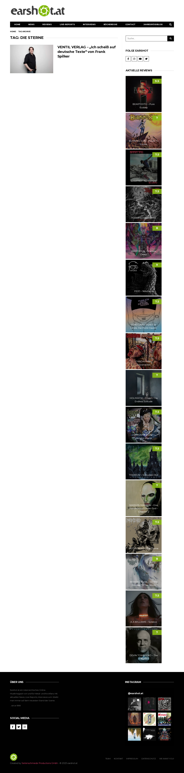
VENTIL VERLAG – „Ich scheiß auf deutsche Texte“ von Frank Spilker (86, 51)
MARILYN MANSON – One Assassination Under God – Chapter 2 (143, 508)
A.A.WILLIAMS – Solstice (143, 622)
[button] (134, 704)
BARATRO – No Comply (144, 181)
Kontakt (118, 758)
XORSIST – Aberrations (143, 217)
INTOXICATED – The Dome (143, 548)
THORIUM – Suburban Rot (143, 475)
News (31, 24)
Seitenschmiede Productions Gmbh (40, 763)
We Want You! (166, 758)
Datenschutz (148, 758)
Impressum (132, 758)
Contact (130, 24)
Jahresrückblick (153, 24)
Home (17, 24)
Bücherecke (110, 24)
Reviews (47, 24)
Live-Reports (67, 24)
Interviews (89, 24)
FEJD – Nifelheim (143, 291)
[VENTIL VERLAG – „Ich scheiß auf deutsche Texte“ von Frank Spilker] (31, 59)
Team (108, 758)
